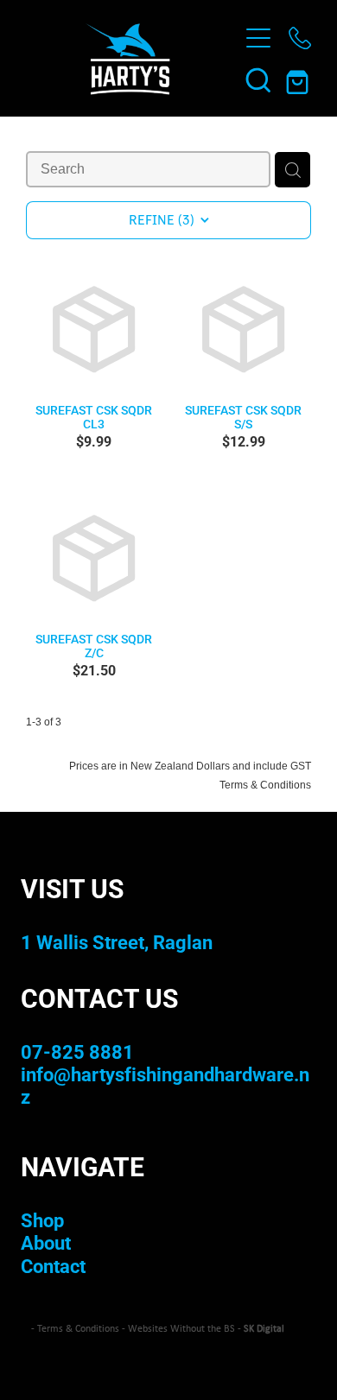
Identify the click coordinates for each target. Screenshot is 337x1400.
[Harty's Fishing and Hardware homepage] (127, 58)
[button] (258, 79)
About (46, 1242)
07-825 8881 (77, 1051)
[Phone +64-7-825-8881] (300, 38)
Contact (53, 1265)
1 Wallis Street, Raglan (117, 941)
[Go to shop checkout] (300, 79)
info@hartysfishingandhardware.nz (165, 1085)
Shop (42, 1219)
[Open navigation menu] (258, 38)
